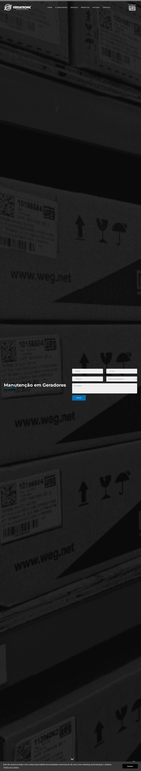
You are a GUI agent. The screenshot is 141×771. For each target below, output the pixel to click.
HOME (49, 7)
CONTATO (106, 7)
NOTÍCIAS (96, 7)
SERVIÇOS (74, 7)
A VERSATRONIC (61, 7)
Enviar (79, 398)
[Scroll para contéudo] (72, 759)
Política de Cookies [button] (11, 767)
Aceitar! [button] (130, 766)
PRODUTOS (85, 7)
